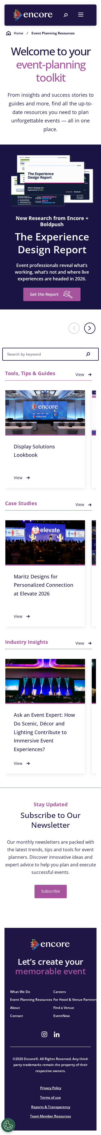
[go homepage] (33, 15)
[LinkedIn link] (56, 1034)
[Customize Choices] (8, 1125)
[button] (89, 328)
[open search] (65, 15)
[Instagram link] (44, 1034)
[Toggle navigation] (80, 15)
